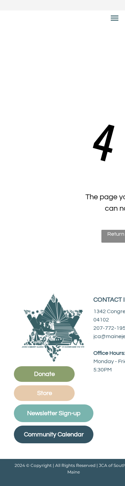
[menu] (115, 18)
